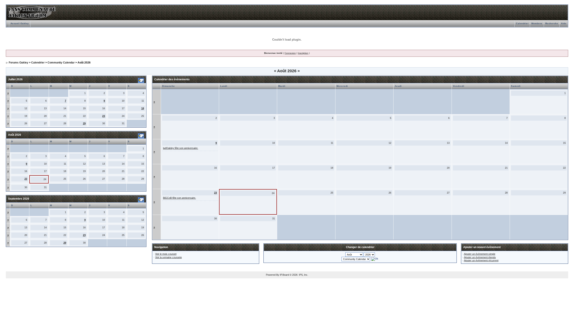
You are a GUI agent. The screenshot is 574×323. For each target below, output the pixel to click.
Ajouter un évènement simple (479, 254)
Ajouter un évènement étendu (480, 257)
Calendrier (522, 23)
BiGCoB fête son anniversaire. (179, 197)
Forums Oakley (18, 62)
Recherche (551, 23)
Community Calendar (61, 62)
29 (84, 123)
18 (142, 108)
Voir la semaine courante (168, 257)
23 (103, 116)
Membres (536, 23)
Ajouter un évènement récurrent (481, 260)
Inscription (303, 53)
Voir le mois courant (165, 254)
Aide (563, 23)
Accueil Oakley (20, 23)
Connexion (290, 53)
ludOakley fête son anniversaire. (180, 148)
